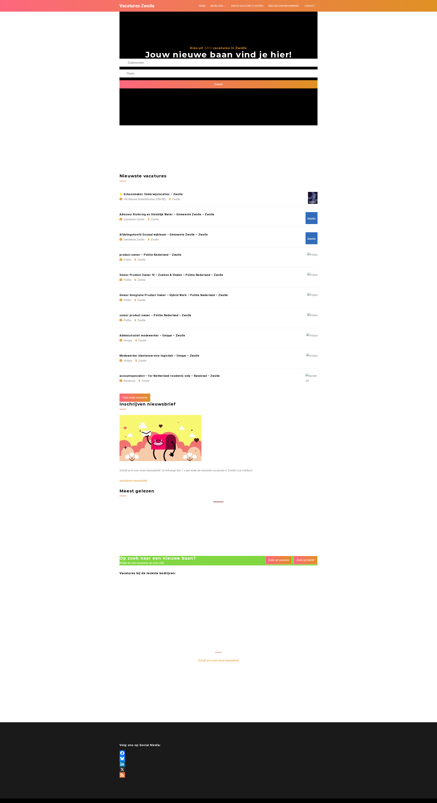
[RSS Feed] (218, 775)
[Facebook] (218, 753)
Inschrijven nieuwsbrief (283, 5)
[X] (218, 769)
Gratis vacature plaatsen (247, 5)
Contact (309, 5)
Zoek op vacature (278, 560)
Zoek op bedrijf (306, 560)
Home (202, 5)
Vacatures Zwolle (136, 5)
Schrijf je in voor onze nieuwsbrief (218, 660)
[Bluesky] (218, 758)
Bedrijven (217, 5)
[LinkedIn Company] (218, 764)
